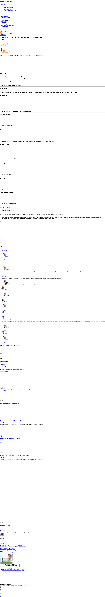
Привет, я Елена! (2, 530)
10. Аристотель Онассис (6, 51)
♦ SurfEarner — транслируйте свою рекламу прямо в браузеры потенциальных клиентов (12, 546)
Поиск (11, 33)
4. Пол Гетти (4, 46)
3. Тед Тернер (4, 45)
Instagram (3, 14)
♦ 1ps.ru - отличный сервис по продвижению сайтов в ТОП (8, 548)
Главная (1, 34)
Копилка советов (5, 1)
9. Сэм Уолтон (4, 50)
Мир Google (4, 21)
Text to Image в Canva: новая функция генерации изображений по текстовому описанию (14, 569)
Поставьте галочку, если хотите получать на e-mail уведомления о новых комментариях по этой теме (15, 353)
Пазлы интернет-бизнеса (5, 8)
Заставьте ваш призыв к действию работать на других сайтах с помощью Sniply (13, 570)
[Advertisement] (25, 577)
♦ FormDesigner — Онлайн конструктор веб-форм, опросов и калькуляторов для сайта (12, 544)
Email (1, 356)
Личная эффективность (6, 20)
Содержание (4, 11)
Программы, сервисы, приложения (8, 25)
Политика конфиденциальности (8, 7)
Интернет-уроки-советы (6, 19)
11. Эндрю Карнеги (5, 52)
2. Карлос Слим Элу (5, 44)
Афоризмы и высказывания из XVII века (10, 438)
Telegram (3, 15)
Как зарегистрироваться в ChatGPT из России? (8, 568)
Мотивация (4, 22)
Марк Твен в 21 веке (5, 525)
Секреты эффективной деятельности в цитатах (11, 403)
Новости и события (5, 24)
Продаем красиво (5, 26)
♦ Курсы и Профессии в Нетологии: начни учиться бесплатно (9, 552)
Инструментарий (5, 18)
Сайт (1, 358)
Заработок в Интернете (6, 17)
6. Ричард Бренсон (5, 47)
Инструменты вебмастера (7, 9)
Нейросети (4, 23)
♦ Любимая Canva (2, 551)
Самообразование (5, 27)
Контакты (5, 6)
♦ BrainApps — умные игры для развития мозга (7, 547)
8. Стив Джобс (4, 49)
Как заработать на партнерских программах (10, 10)
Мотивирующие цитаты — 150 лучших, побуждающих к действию (16, 420)
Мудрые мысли (5, 34)
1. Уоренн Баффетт (5, 43)
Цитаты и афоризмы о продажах (8, 386)
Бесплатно (3, 4)
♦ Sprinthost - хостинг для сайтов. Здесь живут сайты (7, 549)
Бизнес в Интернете (5, 16)
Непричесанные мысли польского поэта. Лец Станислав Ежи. (15, 455)
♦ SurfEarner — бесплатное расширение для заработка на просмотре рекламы (11, 545)
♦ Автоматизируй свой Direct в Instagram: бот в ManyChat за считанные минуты (11, 550)
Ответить (3, 253)
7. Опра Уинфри (4, 48)
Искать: (1, 32)
